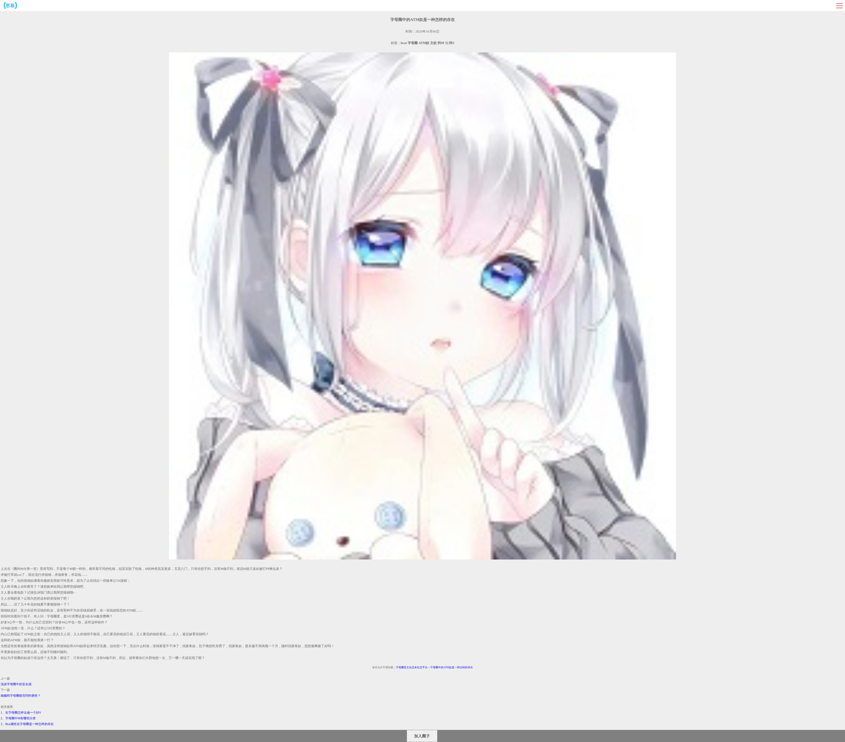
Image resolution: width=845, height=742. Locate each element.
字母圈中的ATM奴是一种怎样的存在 (451, 667)
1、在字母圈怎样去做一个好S (21, 712)
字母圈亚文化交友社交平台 (412, 667)
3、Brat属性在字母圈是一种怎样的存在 (27, 724)
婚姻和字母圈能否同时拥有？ (21, 695)
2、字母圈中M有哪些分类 (18, 718)
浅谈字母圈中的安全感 (16, 684)
